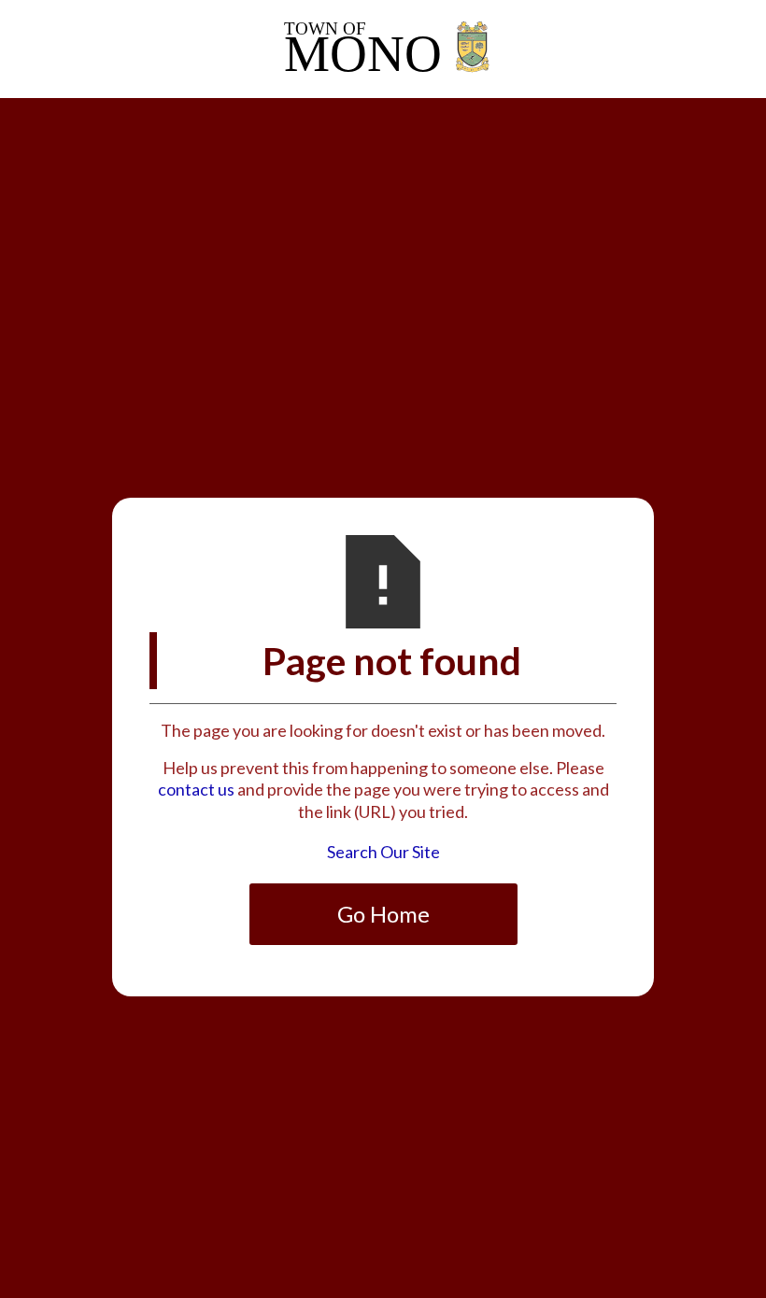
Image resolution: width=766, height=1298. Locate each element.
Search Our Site (383, 851)
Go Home (383, 913)
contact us (196, 789)
